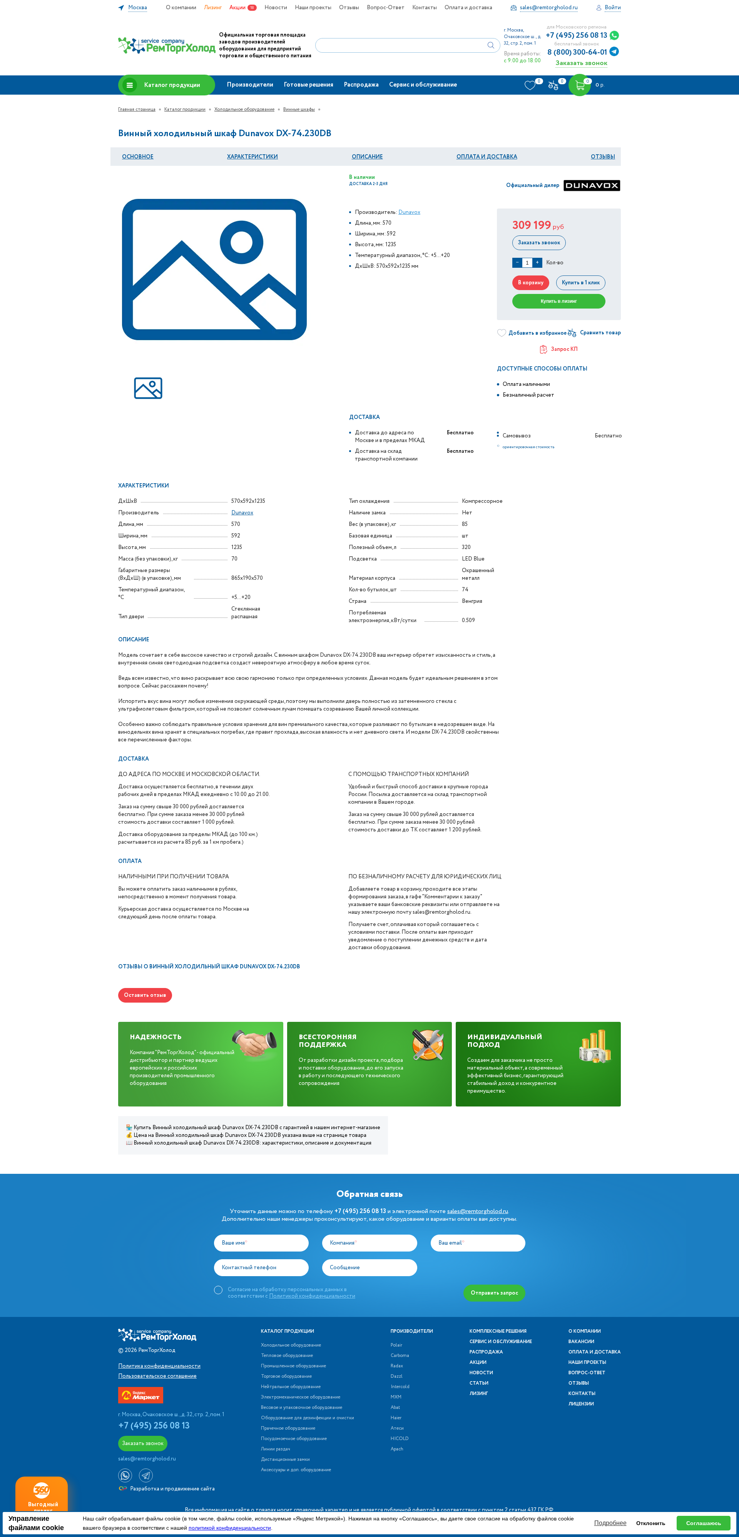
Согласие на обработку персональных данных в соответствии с (291, 1293)
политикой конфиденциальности (230, 1528)
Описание (367, 157)
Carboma (400, 1356)
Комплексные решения (498, 1331)
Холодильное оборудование (244, 109)
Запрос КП (564, 349)
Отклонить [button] (650, 1523)
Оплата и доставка (468, 8)
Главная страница (136, 109)
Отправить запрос (494, 1293)
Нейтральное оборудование (291, 1387)
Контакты (424, 8)
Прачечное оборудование (288, 1428)
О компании (181, 8)
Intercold (400, 1387)
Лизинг (213, 8)
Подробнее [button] (610, 1523)
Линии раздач (275, 1449)
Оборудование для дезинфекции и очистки (307, 1418)
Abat (395, 1408)
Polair (396, 1345)
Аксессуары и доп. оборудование (296, 1470)
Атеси (397, 1428)
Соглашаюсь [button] (703, 1523)
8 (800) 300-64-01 (577, 52)
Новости (275, 8)
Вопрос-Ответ (386, 8)
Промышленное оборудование (293, 1366)
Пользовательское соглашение (157, 1376)
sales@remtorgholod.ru (477, 1211)
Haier (396, 1418)
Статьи (479, 1383)
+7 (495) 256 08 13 (576, 36)
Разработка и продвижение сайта (172, 1489)
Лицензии (581, 1404)
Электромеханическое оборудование (300, 1397)
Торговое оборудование (286, 1376)
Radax (397, 1366)
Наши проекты (313, 8)
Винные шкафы (299, 109)
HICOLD (400, 1439)
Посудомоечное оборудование (294, 1439)
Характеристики (252, 157)
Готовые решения (308, 84)
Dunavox (409, 212)
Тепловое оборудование (287, 1356)
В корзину (530, 283)
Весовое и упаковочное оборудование (301, 1408)
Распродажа (361, 84)
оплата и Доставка (486, 157)
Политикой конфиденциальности (312, 1296)
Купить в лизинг (559, 301)
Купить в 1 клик (581, 283)
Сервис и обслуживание (423, 84)
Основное (138, 157)
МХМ (396, 1397)
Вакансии (581, 1342)
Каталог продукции (172, 85)
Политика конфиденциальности (159, 1366)
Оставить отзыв (145, 995)
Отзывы (349, 8)
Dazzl (397, 1376)
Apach (397, 1449)
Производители (250, 84)
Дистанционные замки (285, 1460)
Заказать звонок (581, 63)
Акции (237, 8)
